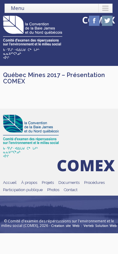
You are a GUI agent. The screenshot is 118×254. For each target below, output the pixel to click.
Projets (48, 182)
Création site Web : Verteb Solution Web (84, 226)
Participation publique (23, 189)
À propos (29, 182)
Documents (69, 182)
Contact (70, 189)
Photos (53, 189)
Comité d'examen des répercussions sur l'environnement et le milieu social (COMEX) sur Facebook (94, 21)
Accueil (10, 182)
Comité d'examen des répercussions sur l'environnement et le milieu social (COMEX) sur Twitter (107, 21)
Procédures (94, 182)
